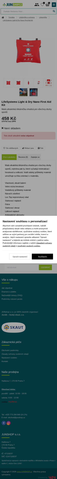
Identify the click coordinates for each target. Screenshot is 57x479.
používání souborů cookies (29, 246)
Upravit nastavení (20, 256)
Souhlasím (42, 256)
